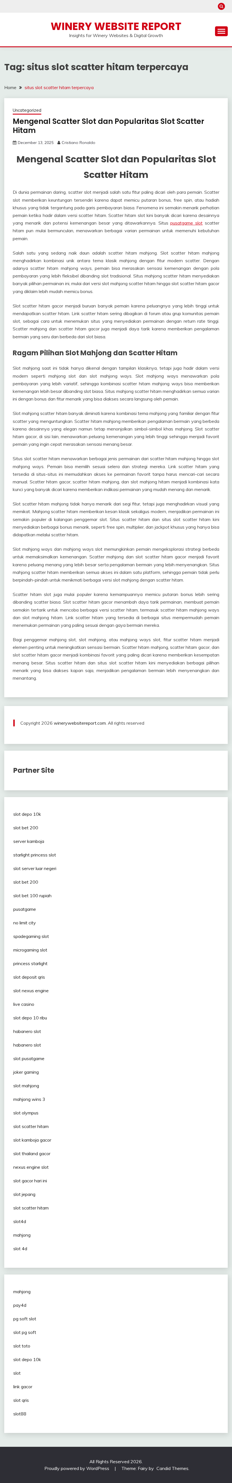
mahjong (22, 1235)
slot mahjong (26, 1085)
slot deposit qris (29, 977)
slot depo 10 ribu (30, 1018)
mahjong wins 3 (29, 1099)
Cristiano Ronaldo (78, 142)
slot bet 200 (25, 827)
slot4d (19, 1221)
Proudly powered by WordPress (77, 1468)
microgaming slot (30, 950)
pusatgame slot (186, 223)
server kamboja (28, 841)
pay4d (19, 1305)
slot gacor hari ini (30, 1180)
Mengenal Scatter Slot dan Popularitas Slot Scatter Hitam (108, 126)
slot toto (21, 1346)
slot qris (21, 1400)
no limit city (24, 922)
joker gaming (26, 1072)
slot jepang (24, 1194)
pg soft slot (24, 1318)
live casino (23, 1004)
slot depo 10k (27, 814)
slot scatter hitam (31, 1126)
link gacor (22, 1386)
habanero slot (27, 1031)
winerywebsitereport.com (80, 723)
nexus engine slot (31, 1167)
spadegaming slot (31, 936)
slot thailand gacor (31, 1153)
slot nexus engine (31, 990)
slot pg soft (24, 1332)
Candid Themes (172, 1468)
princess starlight (30, 963)
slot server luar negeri (34, 868)
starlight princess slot (34, 855)
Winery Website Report (116, 26)
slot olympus (25, 1113)
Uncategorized (27, 110)
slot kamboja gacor (32, 1140)
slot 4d (20, 1248)
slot (17, 1373)
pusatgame (24, 909)
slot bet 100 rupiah (32, 895)
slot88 (19, 1414)
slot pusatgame (28, 1058)
